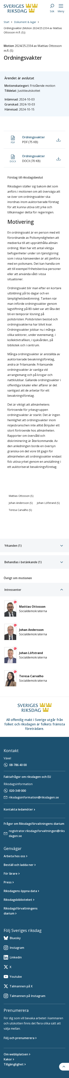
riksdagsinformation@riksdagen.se (34, 797)
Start (6, 22)
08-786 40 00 (18, 765)
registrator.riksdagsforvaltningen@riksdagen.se (37, 833)
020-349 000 (17, 791)
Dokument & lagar (25, 22)
